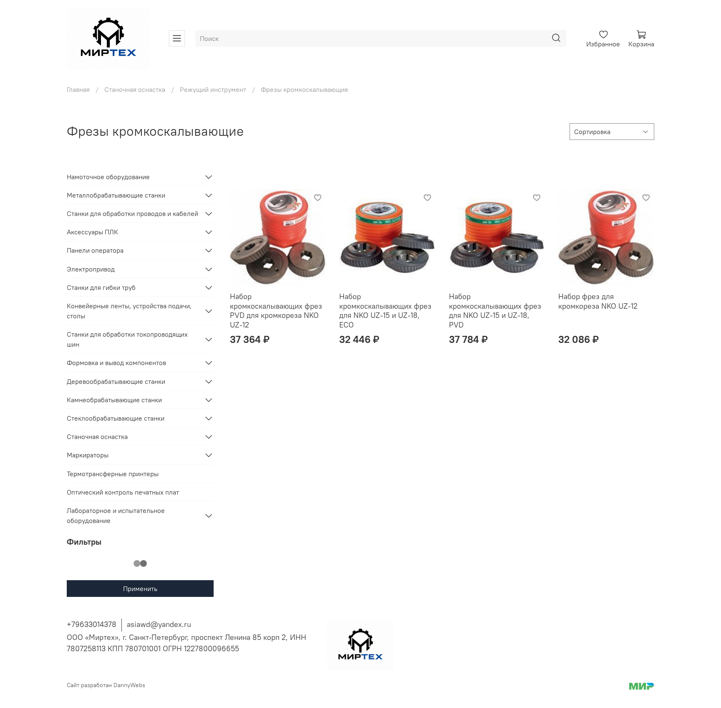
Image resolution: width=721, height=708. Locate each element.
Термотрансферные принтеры (113, 473)
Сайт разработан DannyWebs (106, 685)
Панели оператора (95, 250)
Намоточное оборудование (108, 177)
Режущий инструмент (213, 89)
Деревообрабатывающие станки (116, 381)
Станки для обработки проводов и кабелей (132, 213)
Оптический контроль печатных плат (123, 492)
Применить (140, 588)
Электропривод (91, 269)
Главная (78, 89)
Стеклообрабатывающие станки (115, 418)
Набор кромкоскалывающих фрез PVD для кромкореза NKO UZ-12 (276, 311)
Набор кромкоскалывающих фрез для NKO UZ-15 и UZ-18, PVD (495, 311)
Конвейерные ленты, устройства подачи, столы (129, 311)
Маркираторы (87, 455)
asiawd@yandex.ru (159, 624)
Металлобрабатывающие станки (116, 195)
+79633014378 (91, 624)
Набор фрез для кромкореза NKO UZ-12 (598, 301)
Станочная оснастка (134, 89)
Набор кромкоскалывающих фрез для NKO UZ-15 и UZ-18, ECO (385, 311)
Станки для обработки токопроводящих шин (127, 339)
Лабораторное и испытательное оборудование (116, 515)
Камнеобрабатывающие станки (114, 400)
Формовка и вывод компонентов (116, 362)
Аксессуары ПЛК (92, 232)
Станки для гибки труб (101, 287)
